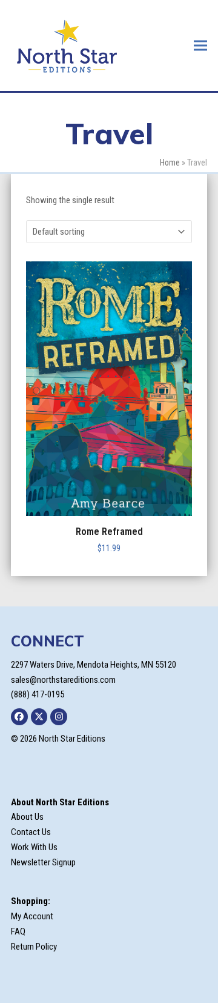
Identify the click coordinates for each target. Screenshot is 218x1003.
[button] (200, 45)
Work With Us (34, 847)
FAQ (18, 931)
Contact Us (31, 832)
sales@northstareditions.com (63, 679)
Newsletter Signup (43, 862)
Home (170, 162)
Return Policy (34, 946)
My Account (32, 916)
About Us (27, 816)
